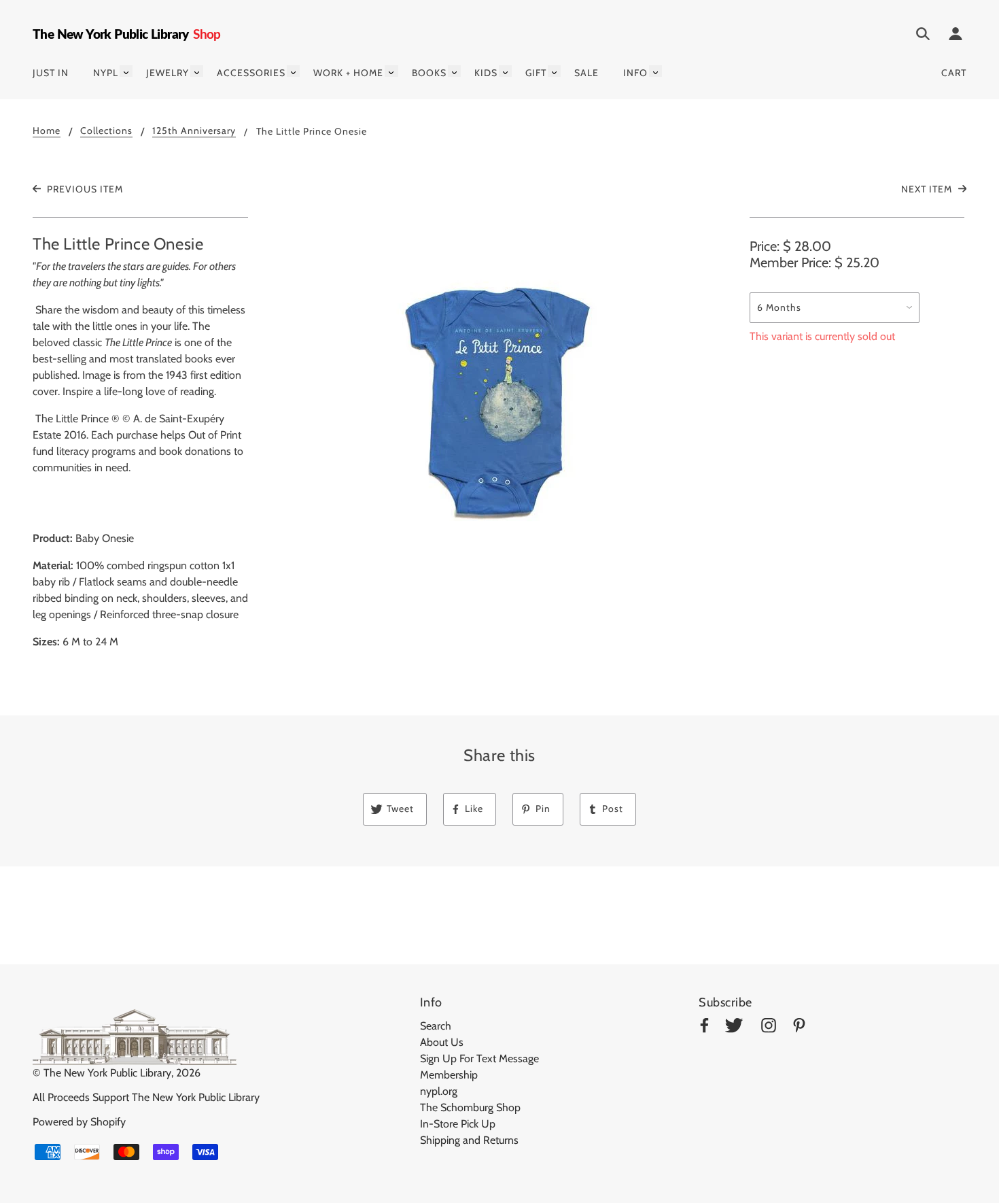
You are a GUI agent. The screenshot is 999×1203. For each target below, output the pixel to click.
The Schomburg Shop (470, 1107)
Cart (953, 73)
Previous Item (83, 189)
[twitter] (734, 1028)
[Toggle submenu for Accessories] (293, 71)
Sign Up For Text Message (479, 1058)
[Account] (955, 36)
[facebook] (704, 1028)
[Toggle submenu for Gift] (554, 71)
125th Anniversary (194, 131)
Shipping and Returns (469, 1140)
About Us (441, 1042)
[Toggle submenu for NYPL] (126, 71)
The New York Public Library (107, 1072)
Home (46, 131)
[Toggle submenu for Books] (454, 71)
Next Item (928, 189)
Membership (449, 1074)
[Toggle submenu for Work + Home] (391, 71)
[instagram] (768, 1028)
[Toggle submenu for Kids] (505, 71)
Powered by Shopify (79, 1121)
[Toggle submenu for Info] (655, 71)
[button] (499, 401)
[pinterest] (799, 1028)
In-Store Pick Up (457, 1123)
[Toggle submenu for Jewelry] (196, 71)
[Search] (923, 36)
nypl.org (438, 1091)
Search (435, 1025)
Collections (106, 131)
